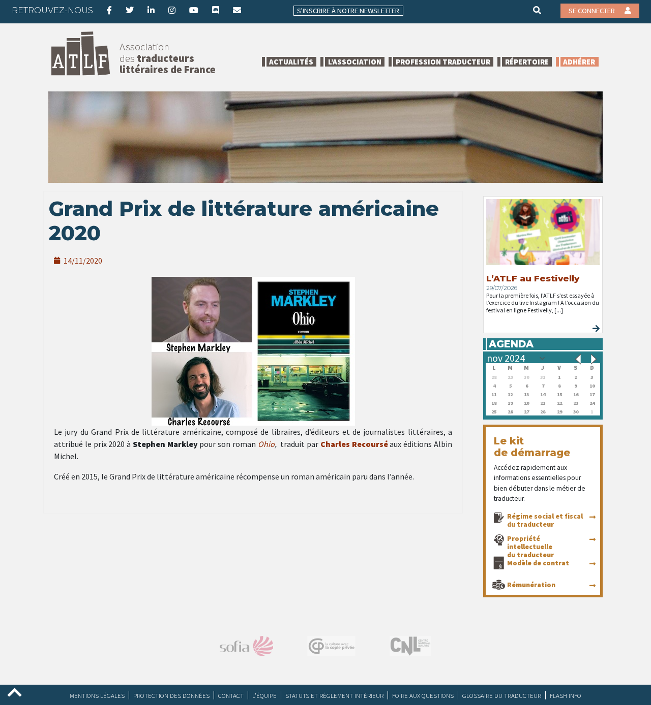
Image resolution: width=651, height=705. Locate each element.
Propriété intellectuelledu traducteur (530, 546)
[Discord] (215, 10)
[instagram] (171, 10)
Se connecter (592, 10)
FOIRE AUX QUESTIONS (423, 695)
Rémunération (531, 584)
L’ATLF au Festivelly (532, 278)
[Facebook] (109, 10)
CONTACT (231, 695)
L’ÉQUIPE (264, 695)
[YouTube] (193, 10)
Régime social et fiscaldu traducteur (545, 520)
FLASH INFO (565, 695)
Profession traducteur (443, 62)
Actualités (291, 62)
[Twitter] (130, 10)
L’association (354, 62)
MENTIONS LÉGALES (97, 695)
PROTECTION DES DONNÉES (171, 695)
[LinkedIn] (151, 10)
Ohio (266, 444)
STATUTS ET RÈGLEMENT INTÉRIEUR (334, 695)
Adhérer (579, 62)
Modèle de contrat (538, 562)
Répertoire (527, 62)
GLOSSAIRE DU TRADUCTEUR (501, 695)
